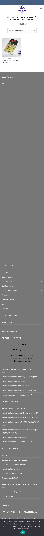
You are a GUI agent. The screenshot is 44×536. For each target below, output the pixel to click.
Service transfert (8, 299)
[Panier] (41, 9)
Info (3, 304)
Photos (5, 295)
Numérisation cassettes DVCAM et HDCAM (20, 417)
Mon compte (7, 322)
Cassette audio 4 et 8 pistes (13, 473)
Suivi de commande (9, 331)
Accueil (11, 17)
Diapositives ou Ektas (10, 501)
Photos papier (7, 496)
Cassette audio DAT (10, 478)
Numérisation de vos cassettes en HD (17, 395)
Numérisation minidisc (11, 469)
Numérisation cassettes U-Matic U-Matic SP (20, 413)
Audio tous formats (9, 290)
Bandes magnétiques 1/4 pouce (14, 460)
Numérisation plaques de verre (14, 492)
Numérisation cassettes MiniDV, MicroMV (19, 390)
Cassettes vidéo (8, 277)
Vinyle (4, 455)
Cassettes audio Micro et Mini (14, 464)
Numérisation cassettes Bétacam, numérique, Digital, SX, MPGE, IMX (20, 431)
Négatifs (5, 505)
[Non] (41, 528)
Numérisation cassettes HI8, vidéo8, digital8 (19, 376)
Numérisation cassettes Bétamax (15, 437)
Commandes (7, 327)
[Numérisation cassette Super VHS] (11, 47)
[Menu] (3, 9)
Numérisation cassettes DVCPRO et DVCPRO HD (20, 423)
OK (22, 532)
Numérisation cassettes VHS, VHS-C (16, 385)
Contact (5, 308)
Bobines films (7, 286)
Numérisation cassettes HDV (13, 408)
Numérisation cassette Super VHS (10, 62)
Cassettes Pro (7, 281)
